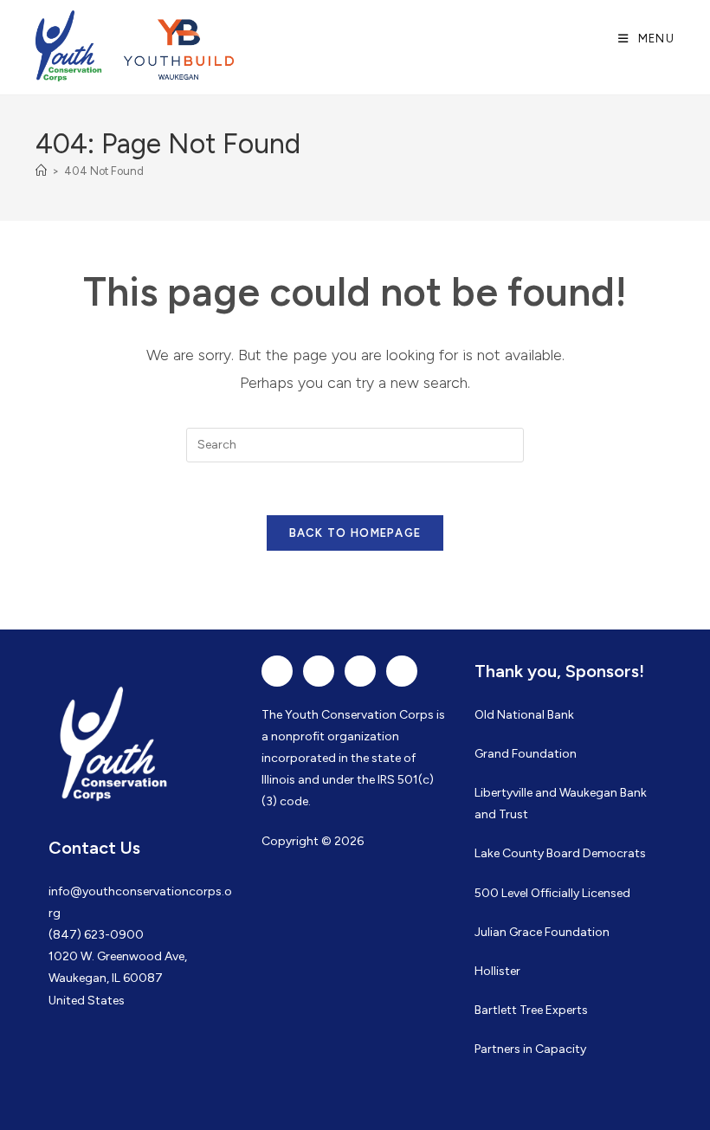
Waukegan (588, 792)
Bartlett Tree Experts (531, 1010)
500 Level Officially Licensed (552, 893)
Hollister (497, 971)
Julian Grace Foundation (542, 932)
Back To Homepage (355, 532)
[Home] (41, 171)
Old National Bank (524, 714)
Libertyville (503, 792)
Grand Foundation (525, 753)
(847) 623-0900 (96, 934)
